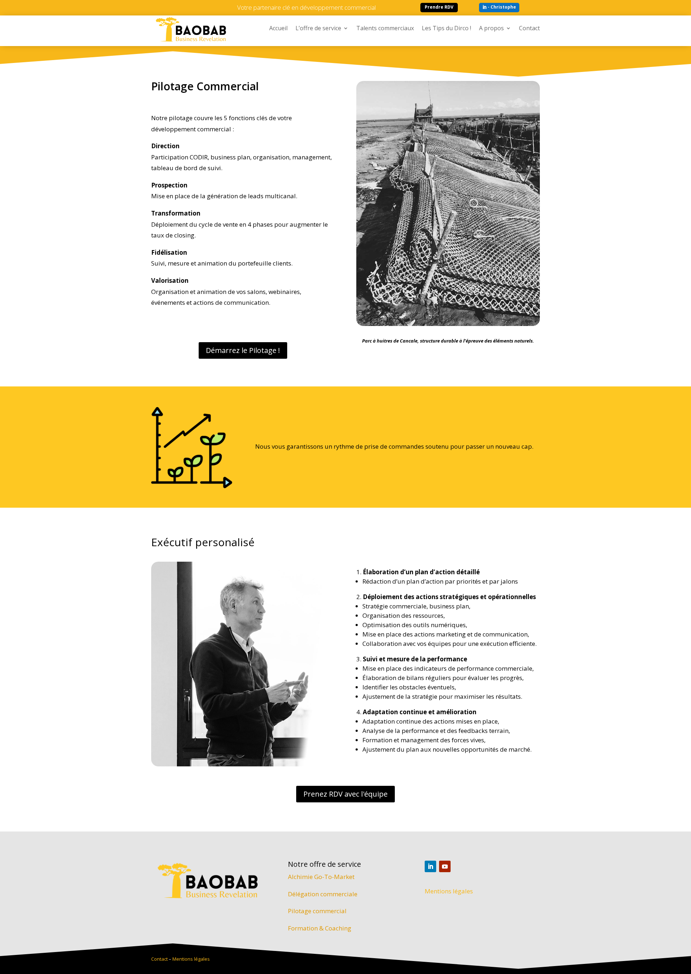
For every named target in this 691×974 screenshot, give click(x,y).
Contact (529, 29)
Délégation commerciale (322, 894)
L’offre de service (318, 29)
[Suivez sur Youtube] (445, 866)
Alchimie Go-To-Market (321, 877)
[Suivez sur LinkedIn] (430, 866)
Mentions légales (449, 891)
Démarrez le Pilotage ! (243, 350)
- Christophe (502, 7)
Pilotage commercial (317, 911)
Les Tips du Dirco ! (446, 29)
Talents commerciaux (385, 29)
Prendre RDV (439, 7)
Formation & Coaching (319, 928)
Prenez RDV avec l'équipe (345, 794)
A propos (491, 29)
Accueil (278, 29)
